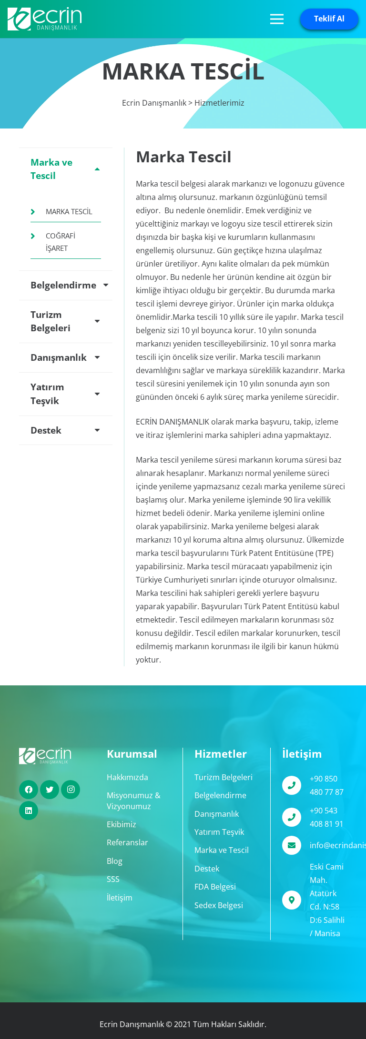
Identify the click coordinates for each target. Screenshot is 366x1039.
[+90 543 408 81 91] (296, 817)
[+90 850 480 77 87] (296, 785)
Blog (114, 861)
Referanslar (127, 842)
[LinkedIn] (28, 810)
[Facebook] (28, 789)
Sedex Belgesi (218, 905)
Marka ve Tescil (221, 850)
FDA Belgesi (215, 886)
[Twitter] (49, 789)
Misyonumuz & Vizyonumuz (134, 800)
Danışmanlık (216, 814)
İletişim (119, 897)
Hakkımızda (127, 777)
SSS (113, 879)
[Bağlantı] (44, 19)
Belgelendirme (220, 795)
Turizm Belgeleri (223, 777)
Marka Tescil (69, 211)
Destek (206, 868)
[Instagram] (70, 789)
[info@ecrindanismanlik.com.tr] (296, 845)
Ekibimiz (121, 824)
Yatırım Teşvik (219, 832)
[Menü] (277, 19)
